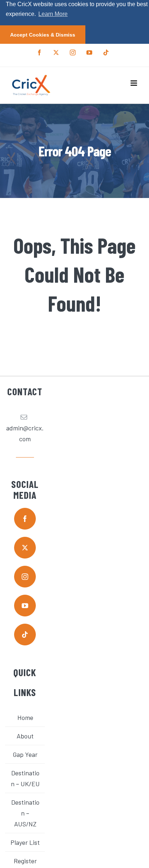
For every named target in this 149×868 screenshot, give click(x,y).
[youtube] (25, 605)
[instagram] (25, 576)
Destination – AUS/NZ (25, 813)
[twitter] (25, 548)
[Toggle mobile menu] (134, 83)
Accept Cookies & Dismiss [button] (42, 35)
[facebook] (25, 519)
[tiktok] (25, 634)
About (25, 736)
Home (25, 717)
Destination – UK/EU (25, 778)
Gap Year (25, 754)
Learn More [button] (53, 14)
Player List (25, 842)
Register (25, 861)
